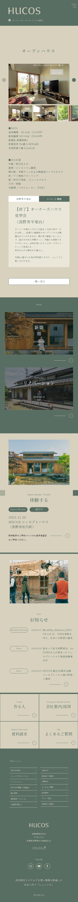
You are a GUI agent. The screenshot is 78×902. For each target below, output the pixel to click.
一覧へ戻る (39, 281)
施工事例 (14, 793)
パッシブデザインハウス (19, 776)
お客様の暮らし (16, 804)
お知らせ (45, 770)
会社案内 (45, 793)
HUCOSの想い (16, 770)
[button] (74, 80)
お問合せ (45, 781)
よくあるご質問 (47, 787)
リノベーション (16, 782)
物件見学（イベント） (19, 799)
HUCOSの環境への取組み (20, 787)
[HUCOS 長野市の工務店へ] (10, 20)
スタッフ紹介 (47, 798)
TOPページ (14, 761)
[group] (39, 491)
